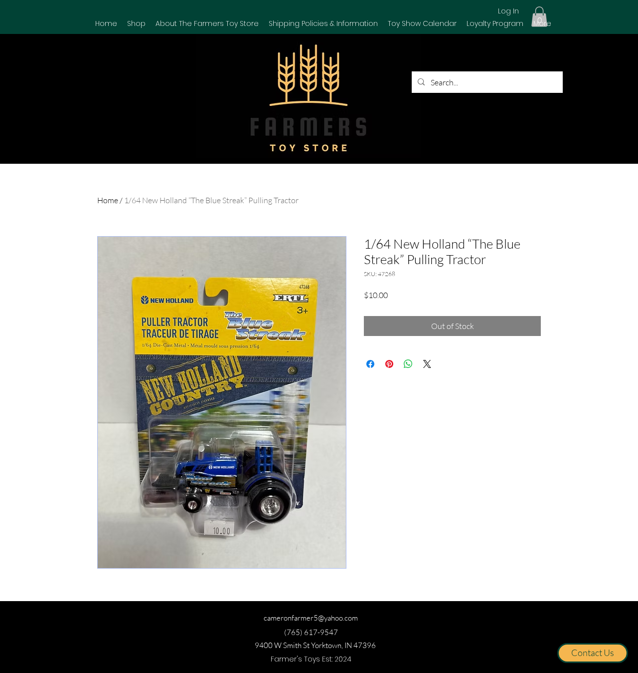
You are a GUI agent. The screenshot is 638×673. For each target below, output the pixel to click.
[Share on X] (427, 364)
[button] (136, 23)
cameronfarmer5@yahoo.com (311, 618)
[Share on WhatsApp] (408, 364)
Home (107, 200)
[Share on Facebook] (370, 364)
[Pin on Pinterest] (389, 364)
